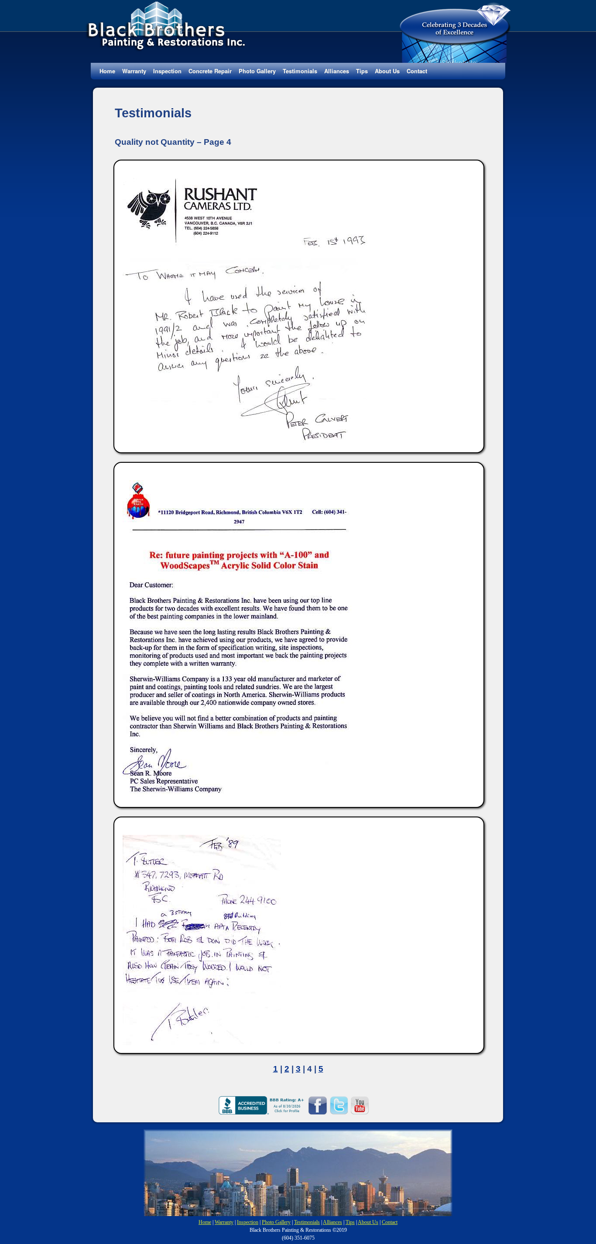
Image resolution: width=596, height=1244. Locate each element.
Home (107, 71)
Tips (362, 71)
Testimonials (300, 71)
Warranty (134, 71)
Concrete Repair (210, 71)
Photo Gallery (257, 71)
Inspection (167, 71)
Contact (417, 71)
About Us (387, 71)
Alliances (336, 71)
